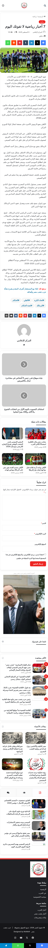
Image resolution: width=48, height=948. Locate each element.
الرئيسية (41, 16)
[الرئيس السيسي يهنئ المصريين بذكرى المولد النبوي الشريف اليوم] (38, 847)
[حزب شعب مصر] (24, 5)
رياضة (34, 16)
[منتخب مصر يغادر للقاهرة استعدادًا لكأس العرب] (35, 433)
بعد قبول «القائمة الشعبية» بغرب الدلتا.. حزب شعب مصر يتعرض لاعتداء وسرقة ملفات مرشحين (17, 690)
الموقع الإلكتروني (40, 544)
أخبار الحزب (42, 910)
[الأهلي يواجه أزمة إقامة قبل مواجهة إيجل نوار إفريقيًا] (35, 459)
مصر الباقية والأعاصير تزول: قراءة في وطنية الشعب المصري (36, 748)
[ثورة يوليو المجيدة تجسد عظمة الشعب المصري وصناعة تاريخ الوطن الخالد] (12, 764)
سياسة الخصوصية (39, 897)
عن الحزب (42, 893)
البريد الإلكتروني (40, 534)
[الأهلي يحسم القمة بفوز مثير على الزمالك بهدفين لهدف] (12, 459)
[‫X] (39, 315)
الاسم (43, 523)
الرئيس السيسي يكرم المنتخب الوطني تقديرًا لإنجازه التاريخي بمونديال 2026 (12, 444)
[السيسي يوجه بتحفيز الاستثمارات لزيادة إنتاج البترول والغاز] (38, 825)
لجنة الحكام (26, 305)
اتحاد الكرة (38, 300)
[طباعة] (6, 315)
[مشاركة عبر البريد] (11, 315)
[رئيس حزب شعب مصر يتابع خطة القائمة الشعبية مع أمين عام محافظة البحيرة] (39, 702)
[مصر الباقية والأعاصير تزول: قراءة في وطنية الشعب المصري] (35, 738)
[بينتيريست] (25, 315)
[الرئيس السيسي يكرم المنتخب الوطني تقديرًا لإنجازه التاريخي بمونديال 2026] (12, 433)
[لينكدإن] (34, 315)
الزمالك (40, 305)
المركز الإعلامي (37, 32)
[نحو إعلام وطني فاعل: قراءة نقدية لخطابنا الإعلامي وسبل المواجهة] (12, 738)
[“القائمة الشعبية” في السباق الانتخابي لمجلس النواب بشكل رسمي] (39, 680)
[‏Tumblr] (30, 315)
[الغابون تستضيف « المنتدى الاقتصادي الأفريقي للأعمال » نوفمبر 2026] (38, 803)
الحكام (15, 300)
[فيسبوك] (44, 315)
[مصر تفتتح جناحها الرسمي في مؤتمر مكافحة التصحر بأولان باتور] (38, 836)
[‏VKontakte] (16, 315)
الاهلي (26, 300)
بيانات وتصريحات (40, 918)
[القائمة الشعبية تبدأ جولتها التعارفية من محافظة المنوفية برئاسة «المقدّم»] (39, 713)
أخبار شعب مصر (40, 914)
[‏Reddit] (20, 315)
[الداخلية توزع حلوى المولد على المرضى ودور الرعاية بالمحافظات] (38, 814)
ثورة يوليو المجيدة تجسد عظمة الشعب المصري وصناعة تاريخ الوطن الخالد (13, 775)
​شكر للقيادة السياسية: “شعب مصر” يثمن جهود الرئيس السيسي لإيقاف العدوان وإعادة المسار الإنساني (18, 667)
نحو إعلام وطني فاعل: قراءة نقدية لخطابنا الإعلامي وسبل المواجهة (13, 748)
